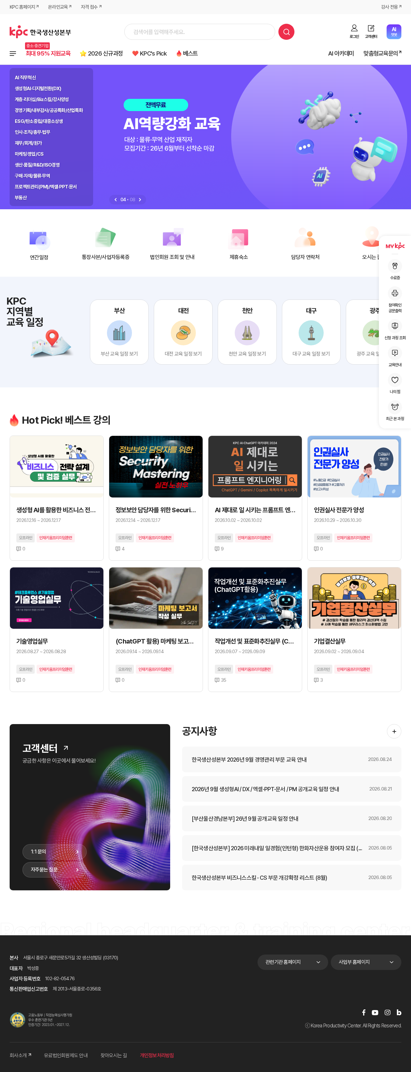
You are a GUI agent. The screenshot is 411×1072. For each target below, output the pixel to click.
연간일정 (39, 257)
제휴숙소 (239, 257)
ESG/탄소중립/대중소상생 (39, 121)
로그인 (354, 36)
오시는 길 (371, 257)
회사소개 (18, 1055)
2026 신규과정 (105, 53)
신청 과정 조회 (395, 337)
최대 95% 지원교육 (48, 53)
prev (116, 199)
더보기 (66, 748)
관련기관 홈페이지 (283, 962)
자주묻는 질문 (44, 870)
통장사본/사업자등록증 (105, 257)
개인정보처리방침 (157, 1055)
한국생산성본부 (40, 31)
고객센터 (371, 36)
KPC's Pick (153, 53)
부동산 (21, 198)
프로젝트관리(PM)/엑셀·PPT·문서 (46, 187)
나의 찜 (395, 391)
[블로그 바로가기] (399, 1012)
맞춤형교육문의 (380, 53)
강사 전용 (389, 7)
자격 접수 (89, 7)
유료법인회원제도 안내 (66, 1055)
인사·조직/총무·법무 (32, 132)
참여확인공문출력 (395, 307)
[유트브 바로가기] (375, 1012)
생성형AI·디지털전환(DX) (38, 88)
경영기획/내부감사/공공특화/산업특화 (49, 110)
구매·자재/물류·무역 (32, 176)
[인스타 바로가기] (387, 1012)
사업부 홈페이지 (354, 962)
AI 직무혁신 (25, 78)
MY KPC (395, 245)
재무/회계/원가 (28, 143)
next (140, 199)
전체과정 (13, 53)
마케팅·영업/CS (29, 154)
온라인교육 (58, 7)
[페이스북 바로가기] (363, 1012)
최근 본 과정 (395, 418)
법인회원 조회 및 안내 (172, 257)
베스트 (190, 53)
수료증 (395, 277)
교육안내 (395, 364)
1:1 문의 (38, 852)
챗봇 (394, 31)
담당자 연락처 (305, 257)
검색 (286, 32)
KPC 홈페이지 (22, 7)
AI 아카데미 (341, 53)
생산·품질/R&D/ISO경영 (37, 165)
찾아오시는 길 (114, 1055)
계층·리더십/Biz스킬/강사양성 (42, 99)
